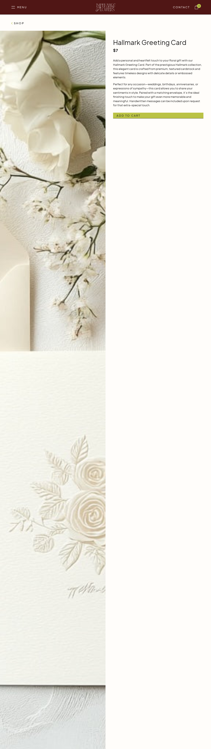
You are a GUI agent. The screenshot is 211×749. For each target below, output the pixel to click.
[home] (105, 7)
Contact (181, 7)
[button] (19, 7)
